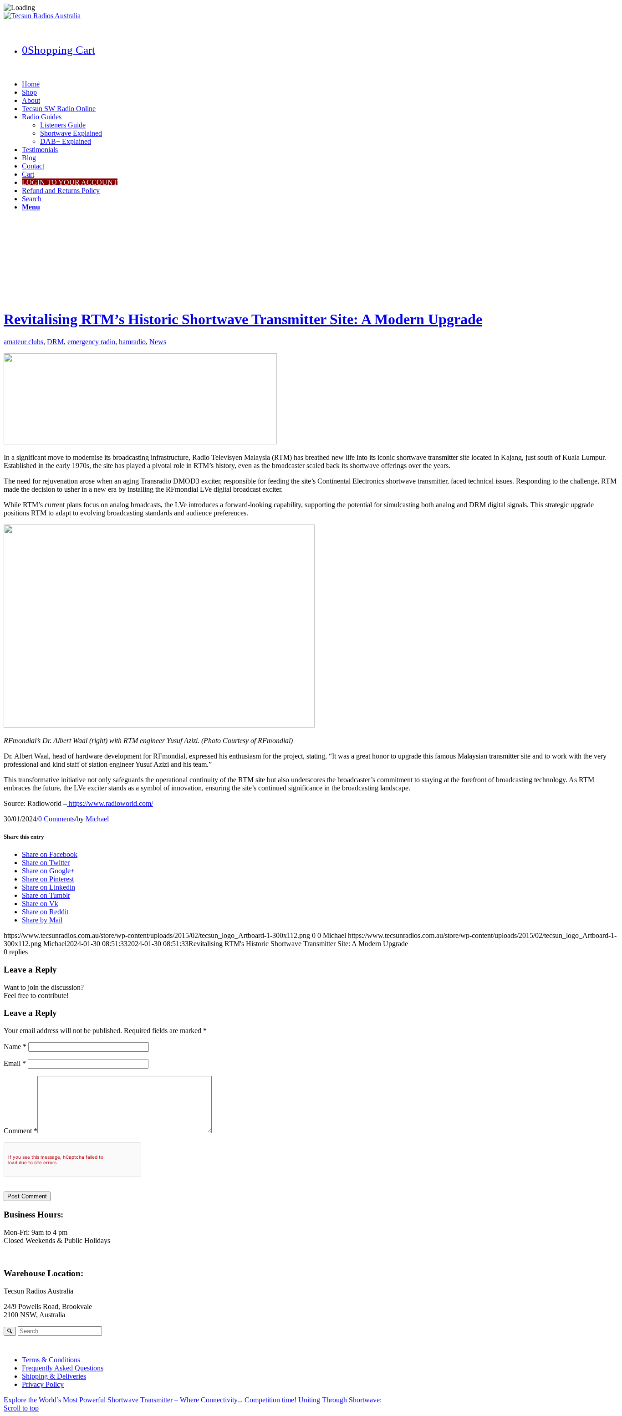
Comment (20, 1131)
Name (15, 1046)
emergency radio (91, 342)
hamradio (132, 342)
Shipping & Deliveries (54, 1376)
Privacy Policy (43, 1384)
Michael (97, 819)
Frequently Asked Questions (62, 1368)
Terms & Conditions (51, 1360)
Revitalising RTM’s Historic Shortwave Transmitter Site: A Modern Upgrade (243, 319)
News (157, 342)
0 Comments (56, 819)
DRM (55, 342)
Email (15, 1063)
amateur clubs (23, 342)
